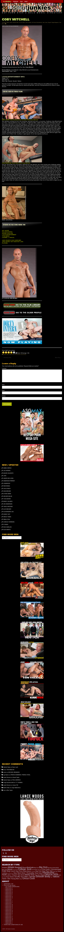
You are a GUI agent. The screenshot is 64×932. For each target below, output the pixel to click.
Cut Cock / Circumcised (51, 869)
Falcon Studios (28, 22)
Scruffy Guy (19, 877)
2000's (7, 22)
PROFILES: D (9, 892)
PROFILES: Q (9, 910)
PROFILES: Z (8, 923)
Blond (8, 354)
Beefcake (4, 354)
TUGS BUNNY (7, 498)
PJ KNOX (5, 524)
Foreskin (33, 871)
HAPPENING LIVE (8, 883)
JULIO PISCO (6, 488)
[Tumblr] (6, 853)
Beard (25, 867)
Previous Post (7, 357)
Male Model (21, 875)
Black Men (4, 869)
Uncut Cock (29, 878)
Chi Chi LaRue (22, 22)
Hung (55, 873)
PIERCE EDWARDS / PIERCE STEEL (20, 774)
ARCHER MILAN (7, 496)
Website (4, 395)
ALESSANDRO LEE (8, 511)
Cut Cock (39, 869)
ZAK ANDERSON (7, 504)
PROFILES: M (9, 905)
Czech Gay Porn (16, 871)
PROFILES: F (8, 895)
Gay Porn (38, 871)
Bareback (19, 867)
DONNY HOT (6, 514)
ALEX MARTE (7, 529)
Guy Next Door (10, 873)
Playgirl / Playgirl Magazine (53, 22)
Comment (4, 368)
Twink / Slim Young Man (10, 879)
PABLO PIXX (6, 519)
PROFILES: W (9, 919)
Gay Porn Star (47, 871)
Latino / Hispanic (12, 875)
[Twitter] (3, 853)
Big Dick (43, 867)
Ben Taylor (10, 790)
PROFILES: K (8, 902)
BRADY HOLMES (7, 501)
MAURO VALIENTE (8, 473)
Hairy (40, 873)
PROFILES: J (8, 900)
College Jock (24, 869)
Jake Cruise (44, 22)
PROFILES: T (8, 914)
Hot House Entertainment (37, 22)
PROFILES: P (8, 909)
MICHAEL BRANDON (14, 772)
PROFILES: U (9, 916)
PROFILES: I (8, 899)
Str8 (51, 876)
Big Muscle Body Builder (53, 867)
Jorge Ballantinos (15, 787)
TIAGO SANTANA (8, 506)
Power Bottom (17, 354)
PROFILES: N (9, 906)
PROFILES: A (8, 888)
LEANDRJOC (6, 483)
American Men (15, 22)
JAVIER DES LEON (8, 478)
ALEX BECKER (7, 509)
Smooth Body (23, 354)
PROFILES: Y (8, 921)
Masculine (37, 875)
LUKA (4, 475)
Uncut (20, 878)
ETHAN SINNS (7, 493)
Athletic (11, 867)
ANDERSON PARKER (9, 480)
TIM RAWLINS (10, 769)
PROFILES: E (8, 893)
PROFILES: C (9, 891)
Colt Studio (34, 869)
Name (3, 384)
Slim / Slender (30, 877)
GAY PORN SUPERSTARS (12, 886)
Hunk (4, 875)
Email (3, 390)
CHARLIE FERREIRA (8, 522)
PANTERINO (6, 486)
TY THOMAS (19, 782)
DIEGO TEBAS (7, 516)
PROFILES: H (9, 898)
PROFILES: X (8, 920)
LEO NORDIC (6, 470)
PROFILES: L (8, 903)
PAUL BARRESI (16, 780)
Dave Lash (15, 767)
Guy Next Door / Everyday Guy (26, 873)
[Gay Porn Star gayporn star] (22, 306)
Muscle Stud (12, 354)
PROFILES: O (9, 907)
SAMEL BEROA (7, 468)
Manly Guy (29, 875)
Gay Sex (55, 871)
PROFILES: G (9, 896)
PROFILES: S (8, 913)
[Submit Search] (3, 537)
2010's (11, 22)
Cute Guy (6, 871)
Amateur (4, 867)
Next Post (57, 357)
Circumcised (15, 869)
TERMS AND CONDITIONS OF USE (13, 924)
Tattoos (56, 876)
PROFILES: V (8, 917)
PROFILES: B (8, 889)
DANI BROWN (7, 491)
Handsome (48, 872)
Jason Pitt (15, 785)
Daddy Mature (27, 871)
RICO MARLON (7, 527)
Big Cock (36, 867)
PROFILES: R (9, 912)
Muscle (42, 875)
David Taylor (16, 777)
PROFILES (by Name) (9, 885)
